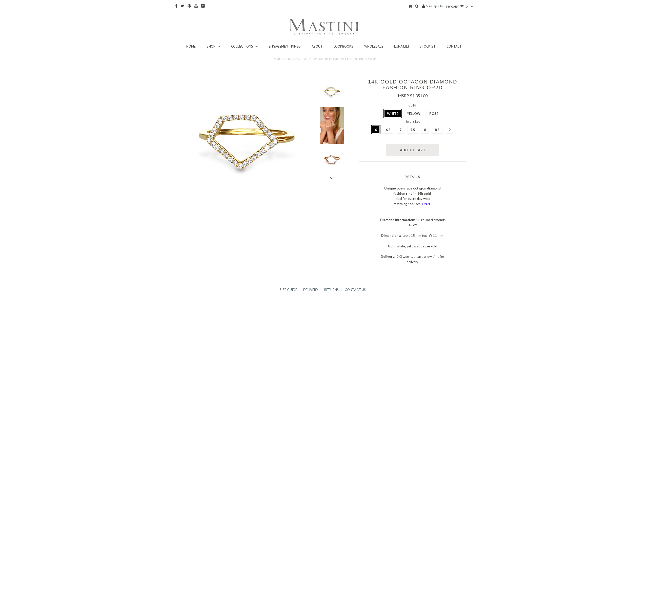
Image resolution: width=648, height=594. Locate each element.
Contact (454, 46)
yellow (413, 114)
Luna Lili (401, 46)
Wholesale (373, 46)
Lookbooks (343, 46)
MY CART (457, 6)
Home (191, 46)
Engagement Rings (285, 46)
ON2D (427, 204)
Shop (211, 46)
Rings (288, 59)
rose (433, 114)
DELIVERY (310, 290)
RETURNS (331, 290)
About (317, 46)
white (392, 114)
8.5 (437, 130)
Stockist (428, 46)
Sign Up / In (434, 6)
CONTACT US (355, 290)
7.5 (412, 130)
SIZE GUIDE (288, 290)
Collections (242, 46)
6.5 (388, 130)
